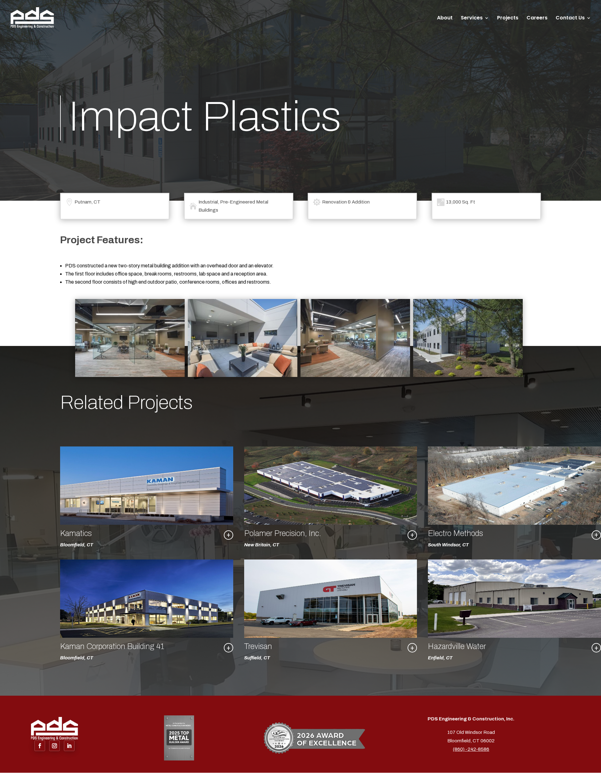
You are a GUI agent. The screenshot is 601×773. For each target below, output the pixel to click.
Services (472, 18)
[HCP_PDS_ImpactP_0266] (242, 375)
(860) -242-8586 (471, 749)
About (445, 18)
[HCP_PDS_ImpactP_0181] (468, 375)
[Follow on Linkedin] (69, 745)
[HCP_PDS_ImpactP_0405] (355, 375)
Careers (537, 18)
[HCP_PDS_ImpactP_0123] (130, 375)
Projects (507, 18)
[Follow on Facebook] (39, 745)
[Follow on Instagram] (54, 745)
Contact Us (570, 18)
